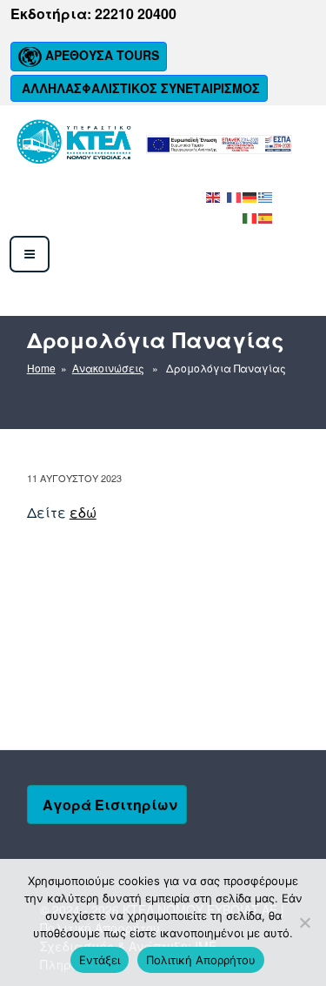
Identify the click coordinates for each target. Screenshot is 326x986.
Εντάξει (99, 960)
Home (41, 367)
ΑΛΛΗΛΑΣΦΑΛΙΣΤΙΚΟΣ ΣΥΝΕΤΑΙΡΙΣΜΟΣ (139, 88)
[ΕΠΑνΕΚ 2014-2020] (219, 143)
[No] (304, 922)
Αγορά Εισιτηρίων (110, 805)
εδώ (83, 512)
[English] (214, 195)
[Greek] (266, 195)
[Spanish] (266, 216)
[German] (250, 195)
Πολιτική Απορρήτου (201, 960)
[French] (235, 195)
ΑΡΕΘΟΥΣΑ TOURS (100, 55)
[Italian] (250, 216)
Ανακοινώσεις (108, 367)
